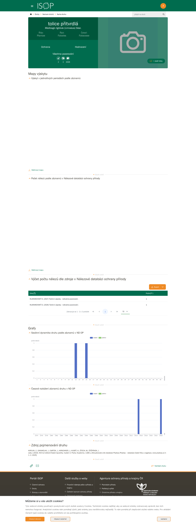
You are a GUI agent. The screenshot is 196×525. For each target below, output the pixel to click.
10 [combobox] (123, 311)
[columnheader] (86, 293)
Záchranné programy (75, 495)
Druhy (34, 488)
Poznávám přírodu (109, 485)
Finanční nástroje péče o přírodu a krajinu (80, 486)
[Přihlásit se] (163, 6)
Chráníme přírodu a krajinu (112, 492)
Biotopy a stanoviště (39, 492)
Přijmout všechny (35, 519)
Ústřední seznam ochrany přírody (79, 492)
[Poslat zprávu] (38, 466)
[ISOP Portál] (31, 14)
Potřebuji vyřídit (108, 488)
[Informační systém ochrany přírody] (46, 6)
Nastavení (164, 519)
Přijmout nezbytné (60, 519)
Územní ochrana (38, 485)
